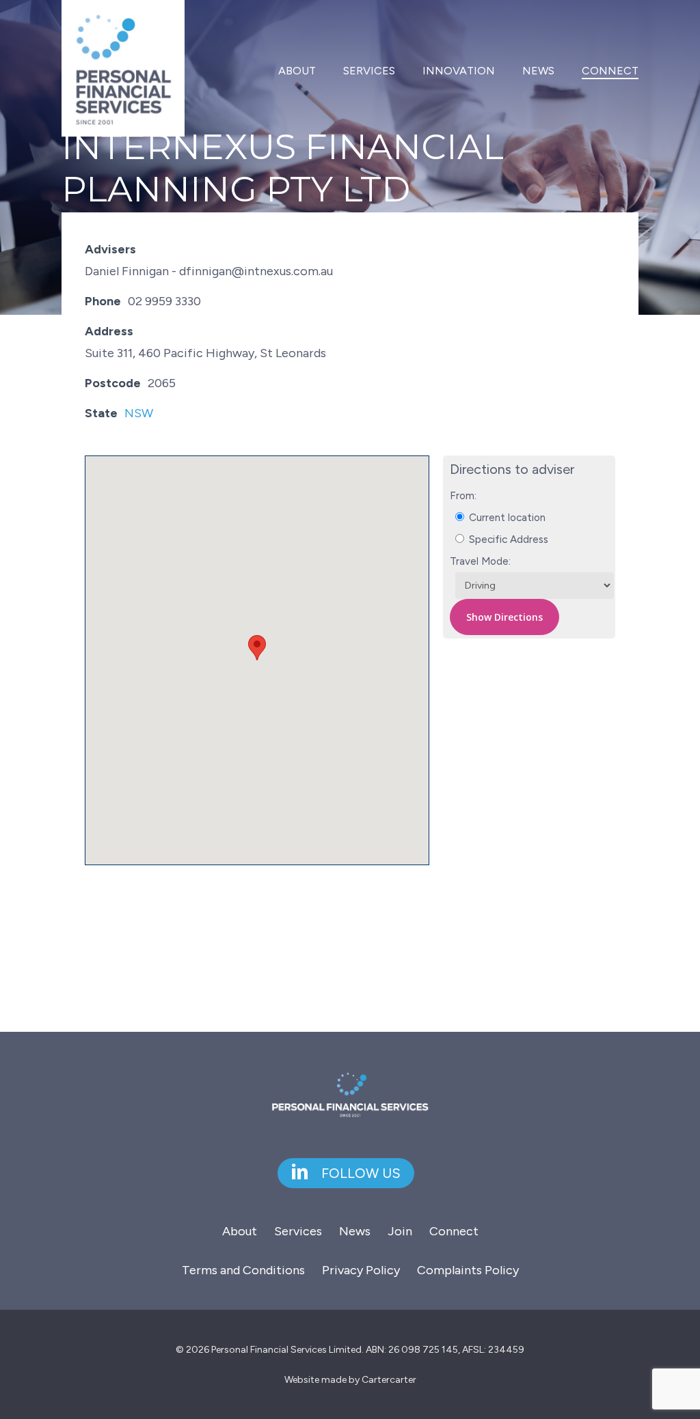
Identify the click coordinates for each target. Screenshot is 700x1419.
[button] (257, 648)
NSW (138, 413)
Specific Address (507, 539)
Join (400, 1231)
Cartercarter (389, 1380)
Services (298, 1231)
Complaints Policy (468, 1270)
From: (463, 495)
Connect (454, 1231)
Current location (506, 517)
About (239, 1231)
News (355, 1231)
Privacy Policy (361, 1270)
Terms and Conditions (243, 1270)
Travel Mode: (480, 560)
